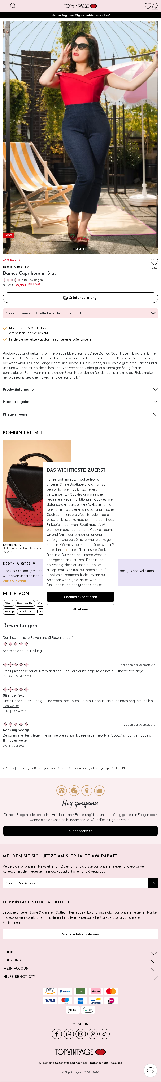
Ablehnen (80, 609)
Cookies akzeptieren (80, 597)
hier (67, 550)
